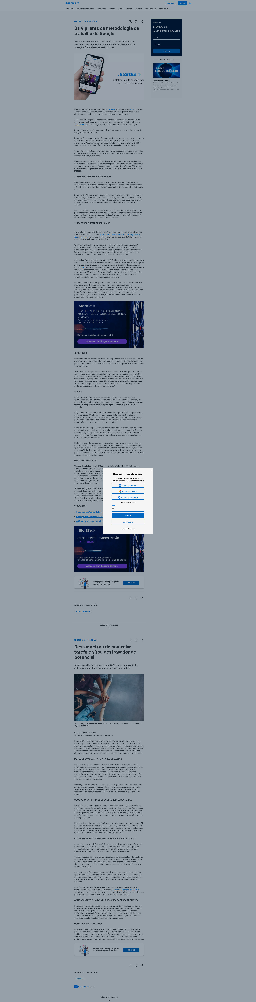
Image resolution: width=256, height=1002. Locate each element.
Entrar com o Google (129, 491)
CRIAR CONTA (128, 522)
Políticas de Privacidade (128, 529)
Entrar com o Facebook (129, 497)
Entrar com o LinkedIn (130, 485)
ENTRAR (128, 515)
